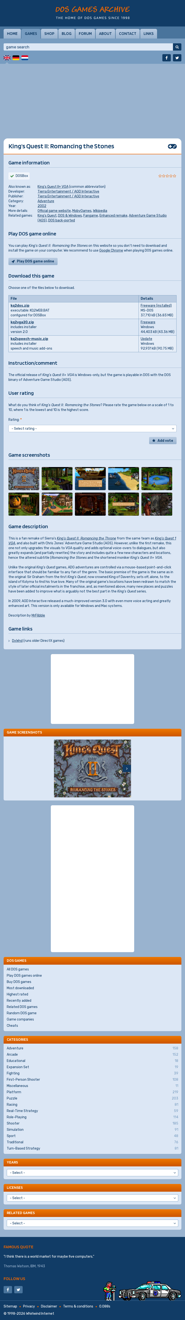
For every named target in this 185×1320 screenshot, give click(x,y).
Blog (67, 33)
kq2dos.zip (20, 306)
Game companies (20, 1019)
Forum (85, 33)
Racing (92, 1105)
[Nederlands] (24, 57)
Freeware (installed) (156, 306)
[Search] (177, 47)
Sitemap (10, 1306)
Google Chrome (111, 250)
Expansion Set (92, 1067)
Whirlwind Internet (40, 1314)
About (105, 33)
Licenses (15, 1187)
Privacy (29, 1306)
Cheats (12, 1026)
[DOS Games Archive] (93, 12)
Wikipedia (100, 211)
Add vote (165, 441)
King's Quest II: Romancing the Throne (86, 538)
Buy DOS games (19, 982)
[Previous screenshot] (58, 768)
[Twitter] (177, 57)
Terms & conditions (78, 1306)
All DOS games (18, 969)
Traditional (92, 1142)
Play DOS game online (35, 261)
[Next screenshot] (127, 768)
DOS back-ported (61, 220)
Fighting (92, 1073)
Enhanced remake (113, 216)
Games (31, 33)
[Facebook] (166, 57)
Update (146, 339)
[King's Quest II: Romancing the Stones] (23, 478)
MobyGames (82, 211)
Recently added (19, 1001)
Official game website (54, 211)
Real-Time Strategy (92, 1111)
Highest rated (17, 994)
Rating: (15, 420)
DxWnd (17, 641)
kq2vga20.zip (22, 322)
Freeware (148, 322)
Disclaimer (49, 1306)
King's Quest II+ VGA (53, 187)
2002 (42, 206)
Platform (92, 1092)
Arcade (92, 1055)
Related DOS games (22, 1007)
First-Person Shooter (92, 1080)
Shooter (92, 1123)
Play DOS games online (24, 976)
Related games (21, 1212)
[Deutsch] (16, 57)
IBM (33, 1266)
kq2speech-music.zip (29, 339)
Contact (127, 33)
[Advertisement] (92, 97)
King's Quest (47, 216)
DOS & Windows (70, 216)
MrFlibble (38, 615)
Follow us (14, 1278)
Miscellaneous (92, 1086)
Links (149, 33)
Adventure (46, 201)
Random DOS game (22, 1013)
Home (12, 33)
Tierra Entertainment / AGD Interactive (68, 191)
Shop (49, 33)
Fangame (90, 216)
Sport (92, 1136)
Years (12, 1162)
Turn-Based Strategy (92, 1148)
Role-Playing (92, 1117)
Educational (92, 1061)
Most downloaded (20, 988)
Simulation (92, 1130)
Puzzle (92, 1098)
